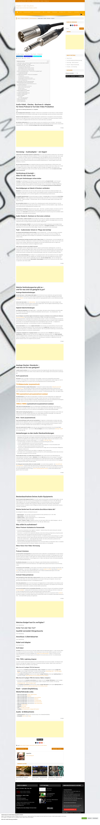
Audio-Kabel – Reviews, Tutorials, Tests (58, 748)
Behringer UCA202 (58, 428)
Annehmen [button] (84, 818)
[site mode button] (81, 14)
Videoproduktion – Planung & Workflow (39, 777)
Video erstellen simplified (23, 792)
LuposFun (24, 58)
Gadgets (48, 12)
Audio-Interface (32, 302)
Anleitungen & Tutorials (28, 56)
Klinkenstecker (24, 704)
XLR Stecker (24, 706)
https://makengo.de (30, 755)
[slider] (81, 76)
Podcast (45, 745)
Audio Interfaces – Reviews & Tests (55, 777)
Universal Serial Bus (20, 317)
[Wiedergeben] (67, 76)
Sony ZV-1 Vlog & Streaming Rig (73, 64)
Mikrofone (29, 696)
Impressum (29, 1)
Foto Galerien (76, 12)
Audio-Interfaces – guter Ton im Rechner (23, 748)
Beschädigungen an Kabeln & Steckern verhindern (26, 67)
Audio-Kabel (37, 745)
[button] (36, 742)
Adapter (27, 745)
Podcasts (69, 12)
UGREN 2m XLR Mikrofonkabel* (43, 653)
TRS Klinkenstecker (38, 701)
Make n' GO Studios (25, 6)
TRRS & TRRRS (21, 404)
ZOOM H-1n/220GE (47, 569)
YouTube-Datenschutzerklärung (70, 802)
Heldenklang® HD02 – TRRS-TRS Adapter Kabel (26, 683)
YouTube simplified (36, 12)
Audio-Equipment (19, 56)
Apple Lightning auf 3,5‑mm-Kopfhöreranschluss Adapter (37, 675)
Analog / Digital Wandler (32, 694)
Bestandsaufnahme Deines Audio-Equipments (25, 82)
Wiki (43, 12)
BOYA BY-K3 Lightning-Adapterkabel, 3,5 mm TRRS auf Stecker (35, 686)
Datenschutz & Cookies (35, 1)
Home (20, 12)
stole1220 (24, 716)
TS (43, 440)
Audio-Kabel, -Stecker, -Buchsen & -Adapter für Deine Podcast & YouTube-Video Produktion (33, 63)
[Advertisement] (40, 139)
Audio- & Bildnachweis (22, 101)
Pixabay (29, 716)
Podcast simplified (27, 12)
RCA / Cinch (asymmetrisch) (23, 80)
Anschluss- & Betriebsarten (22, 94)
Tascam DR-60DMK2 (20, 590)
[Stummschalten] (79, 76)
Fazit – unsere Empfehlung (22, 98)
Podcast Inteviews (21, 88)
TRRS (47, 440)
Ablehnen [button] (89, 818)
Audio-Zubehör (23, 745)
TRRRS (50, 440)
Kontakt (42, 1)
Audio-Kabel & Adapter (37, 56)
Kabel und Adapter (21, 95)
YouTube (42, 745)
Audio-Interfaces (37, 697)
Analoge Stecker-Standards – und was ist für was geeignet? (28, 74)
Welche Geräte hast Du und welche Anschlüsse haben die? (27, 83)
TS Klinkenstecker (37, 700)
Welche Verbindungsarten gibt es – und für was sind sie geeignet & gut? (30, 71)
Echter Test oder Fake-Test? (23, 91)
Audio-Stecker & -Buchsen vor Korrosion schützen (26, 68)
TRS (45, 440)
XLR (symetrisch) (21, 75)
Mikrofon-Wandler (19, 298)
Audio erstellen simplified (23, 791)
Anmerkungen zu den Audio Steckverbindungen (26, 81)
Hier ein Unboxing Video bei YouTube (40, 468)
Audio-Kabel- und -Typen (25, 707)
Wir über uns (47, 1)
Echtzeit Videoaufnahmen (23, 89)
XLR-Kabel (20, 96)
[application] (75, 76)
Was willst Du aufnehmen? (22, 84)
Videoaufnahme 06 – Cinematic (22, 777)
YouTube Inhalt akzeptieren (69, 809)
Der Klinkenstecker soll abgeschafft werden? (30, 709)
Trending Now (54, 12)
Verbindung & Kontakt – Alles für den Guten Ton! (26, 65)
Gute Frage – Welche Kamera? (72, 62)
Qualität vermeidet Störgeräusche (24, 92)
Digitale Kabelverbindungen (23, 73)
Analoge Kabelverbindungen (23, 72)
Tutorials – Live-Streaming (72, 66)
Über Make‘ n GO (62, 12)
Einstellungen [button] (95, 818)
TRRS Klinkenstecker (38, 703)
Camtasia (60, 592)
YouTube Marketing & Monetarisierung (74, 60)
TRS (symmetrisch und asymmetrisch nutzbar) (32, 394)
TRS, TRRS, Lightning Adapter (23, 97)
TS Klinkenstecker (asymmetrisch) (24, 76)
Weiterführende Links (21, 100)
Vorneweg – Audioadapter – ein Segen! (24, 64)
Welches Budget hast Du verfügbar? (24, 90)
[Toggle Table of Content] (47, 61)
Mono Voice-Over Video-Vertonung (24, 87)
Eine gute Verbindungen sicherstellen (24, 66)
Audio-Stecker (32, 745)
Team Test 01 (69, 58)
